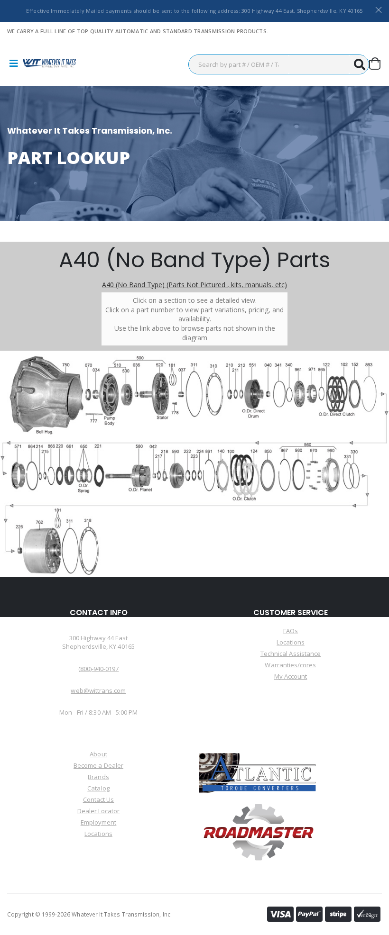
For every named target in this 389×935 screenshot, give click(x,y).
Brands (98, 776)
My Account (290, 676)
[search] (359, 64)
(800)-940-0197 (98, 668)
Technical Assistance (290, 653)
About (98, 754)
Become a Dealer (98, 765)
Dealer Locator (98, 811)
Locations (291, 642)
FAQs (290, 630)
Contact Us (98, 799)
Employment (99, 822)
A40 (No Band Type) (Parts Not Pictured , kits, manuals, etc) (194, 284)
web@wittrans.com (98, 690)
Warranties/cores (290, 665)
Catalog (98, 788)
